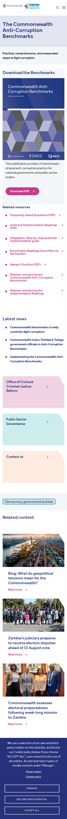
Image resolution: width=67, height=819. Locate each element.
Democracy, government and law (29, 502)
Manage (32, 788)
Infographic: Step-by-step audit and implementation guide (33, 239)
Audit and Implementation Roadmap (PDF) (33, 227)
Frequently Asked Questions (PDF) (32, 215)
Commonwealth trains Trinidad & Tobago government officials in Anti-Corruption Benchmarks (37, 344)
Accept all (32, 810)
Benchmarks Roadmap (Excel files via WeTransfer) (34, 252)
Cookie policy (33, 776)
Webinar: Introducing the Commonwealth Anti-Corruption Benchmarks (31, 277)
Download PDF (19, 191)
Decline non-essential (32, 799)
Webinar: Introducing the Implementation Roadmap (27, 292)
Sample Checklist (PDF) (25, 264)
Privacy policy (33, 771)
